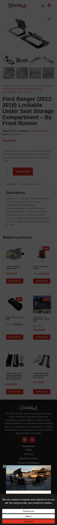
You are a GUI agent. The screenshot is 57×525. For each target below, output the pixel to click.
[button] (4, 466)
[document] (28, 262)
